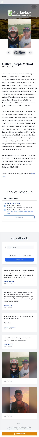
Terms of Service (24, 429)
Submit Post (19, 260)
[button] (19, 365)
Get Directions (19, 217)
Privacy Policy (14, 429)
